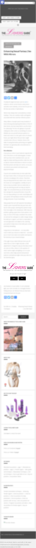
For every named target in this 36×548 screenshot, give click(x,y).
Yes (14, 278)
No (22, 278)
